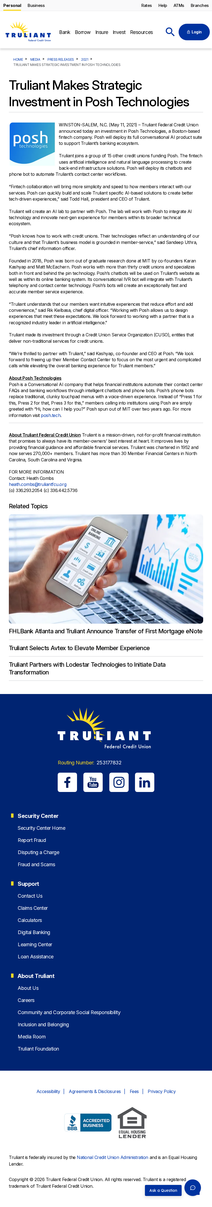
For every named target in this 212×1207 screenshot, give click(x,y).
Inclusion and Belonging (43, 1024)
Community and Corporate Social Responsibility (69, 1012)
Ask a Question (163, 1190)
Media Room (32, 1036)
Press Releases (60, 59)
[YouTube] (93, 782)
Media (35, 59)
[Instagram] (119, 782)
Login (197, 32)
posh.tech (50, 415)
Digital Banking (34, 932)
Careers (26, 1000)
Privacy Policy (162, 1091)
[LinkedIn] (144, 782)
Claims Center (33, 908)
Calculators (30, 920)
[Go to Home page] (28, 32)
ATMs (179, 5)
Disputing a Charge (38, 852)
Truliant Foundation (38, 1049)
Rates (146, 5)
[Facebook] (67, 782)
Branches (200, 5)
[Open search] (170, 32)
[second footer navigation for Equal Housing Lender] (132, 1123)
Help (162, 5)
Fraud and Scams (36, 864)
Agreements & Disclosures (95, 1091)
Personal (12, 5)
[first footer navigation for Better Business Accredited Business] (88, 1123)
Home (18, 59)
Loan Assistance (36, 956)
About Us (28, 988)
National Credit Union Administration (112, 1157)
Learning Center (35, 944)
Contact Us (30, 896)
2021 (84, 59)
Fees (134, 1091)
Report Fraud (32, 840)
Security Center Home (41, 828)
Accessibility (48, 1091)
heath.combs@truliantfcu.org (37, 484)
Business (36, 5)
